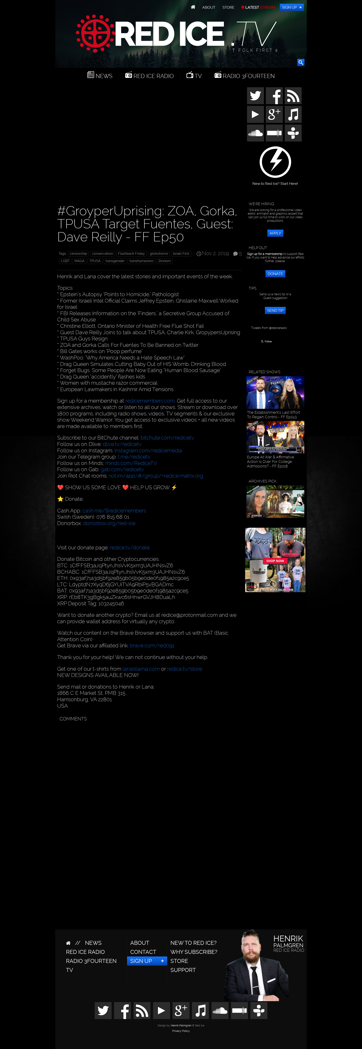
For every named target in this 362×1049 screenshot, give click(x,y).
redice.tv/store (184, 669)
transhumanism (141, 261)
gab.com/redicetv (122, 469)
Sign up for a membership (265, 254)
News (103, 76)
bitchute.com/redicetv (167, 438)
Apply (275, 233)
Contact (143, 952)
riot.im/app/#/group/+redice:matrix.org (156, 476)
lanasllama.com (142, 669)
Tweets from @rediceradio (269, 328)
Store (228, 7)
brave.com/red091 (152, 645)
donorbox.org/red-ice (109, 523)
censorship (78, 253)
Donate (275, 273)
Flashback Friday (131, 253)
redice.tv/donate (130, 547)
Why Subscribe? (193, 952)
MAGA (79, 261)
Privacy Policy (181, 1031)
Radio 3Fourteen (248, 76)
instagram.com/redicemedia (148, 450)
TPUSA (94, 261)
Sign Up (289, 7)
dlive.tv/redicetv (122, 444)
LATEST (259, 7)
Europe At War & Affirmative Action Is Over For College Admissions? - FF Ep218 (270, 461)
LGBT (65, 261)
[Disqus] (148, 771)
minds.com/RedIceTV (131, 463)
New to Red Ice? (193, 943)
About (208, 7)
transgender (115, 261)
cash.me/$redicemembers (114, 511)
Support (183, 970)
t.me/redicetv (134, 457)
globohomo (159, 253)
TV (197, 76)
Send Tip (275, 310)
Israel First (181, 253)
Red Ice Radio (153, 76)
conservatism (102, 253)
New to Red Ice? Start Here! (275, 181)
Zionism (164, 261)
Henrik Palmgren (181, 1025)
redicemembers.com (150, 401)
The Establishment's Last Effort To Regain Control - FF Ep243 (273, 414)
